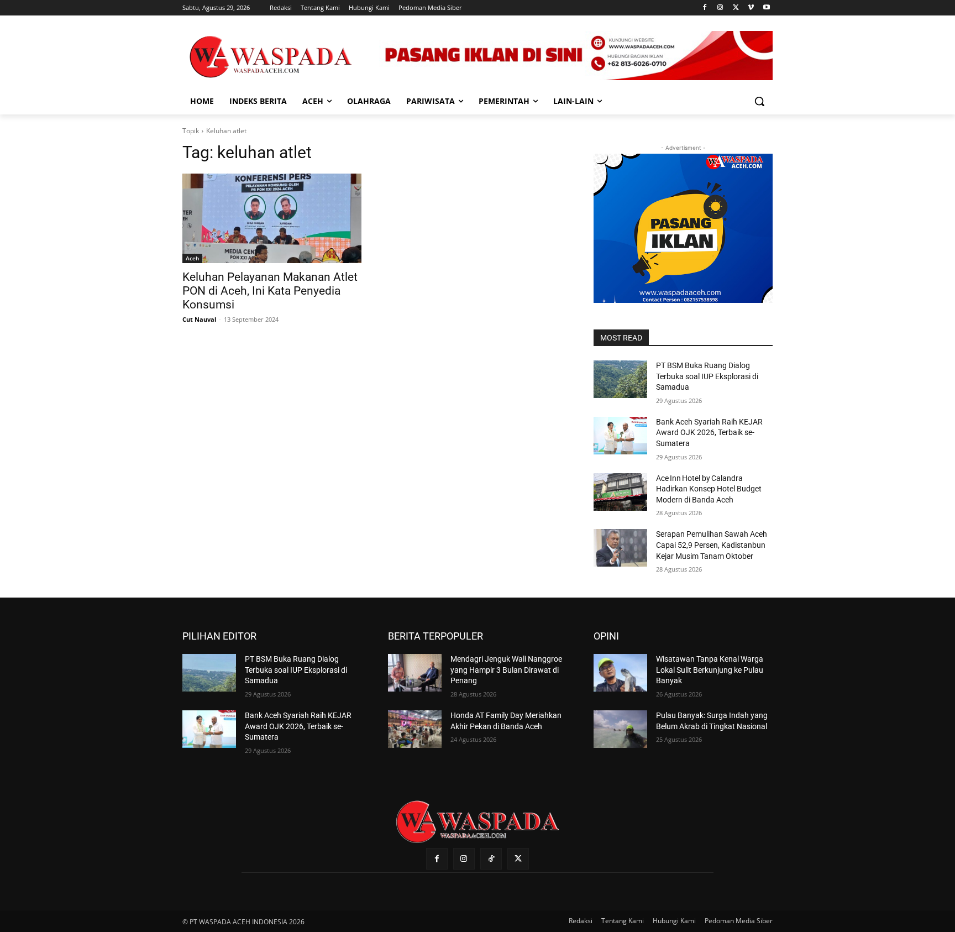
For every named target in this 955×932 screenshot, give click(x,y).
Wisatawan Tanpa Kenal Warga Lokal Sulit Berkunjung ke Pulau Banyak (709, 670)
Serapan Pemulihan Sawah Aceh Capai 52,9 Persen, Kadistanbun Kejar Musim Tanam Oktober (711, 545)
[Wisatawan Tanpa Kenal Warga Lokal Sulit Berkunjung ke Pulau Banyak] (620, 673)
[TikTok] (491, 859)
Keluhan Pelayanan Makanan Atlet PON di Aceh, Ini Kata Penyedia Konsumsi (270, 290)
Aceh (192, 258)
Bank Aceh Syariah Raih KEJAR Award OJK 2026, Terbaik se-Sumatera (709, 432)
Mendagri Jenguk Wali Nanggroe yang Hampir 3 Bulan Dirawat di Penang (506, 670)
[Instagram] (720, 8)
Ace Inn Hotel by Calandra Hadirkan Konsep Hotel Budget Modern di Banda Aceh (709, 489)
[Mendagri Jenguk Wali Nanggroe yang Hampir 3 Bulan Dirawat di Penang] (415, 673)
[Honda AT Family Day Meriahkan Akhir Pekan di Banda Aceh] (415, 729)
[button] (759, 101)
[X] (736, 8)
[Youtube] (766, 8)
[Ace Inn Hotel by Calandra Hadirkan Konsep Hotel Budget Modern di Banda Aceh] (620, 492)
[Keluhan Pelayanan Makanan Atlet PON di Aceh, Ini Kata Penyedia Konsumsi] (271, 218)
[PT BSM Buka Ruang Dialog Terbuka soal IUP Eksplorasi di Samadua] (620, 379)
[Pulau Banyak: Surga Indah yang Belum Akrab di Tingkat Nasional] (620, 729)
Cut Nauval (199, 319)
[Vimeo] (750, 8)
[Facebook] (705, 8)
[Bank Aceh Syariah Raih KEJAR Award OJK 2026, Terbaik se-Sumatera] (620, 435)
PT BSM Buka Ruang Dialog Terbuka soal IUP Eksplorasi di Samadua (707, 376)
